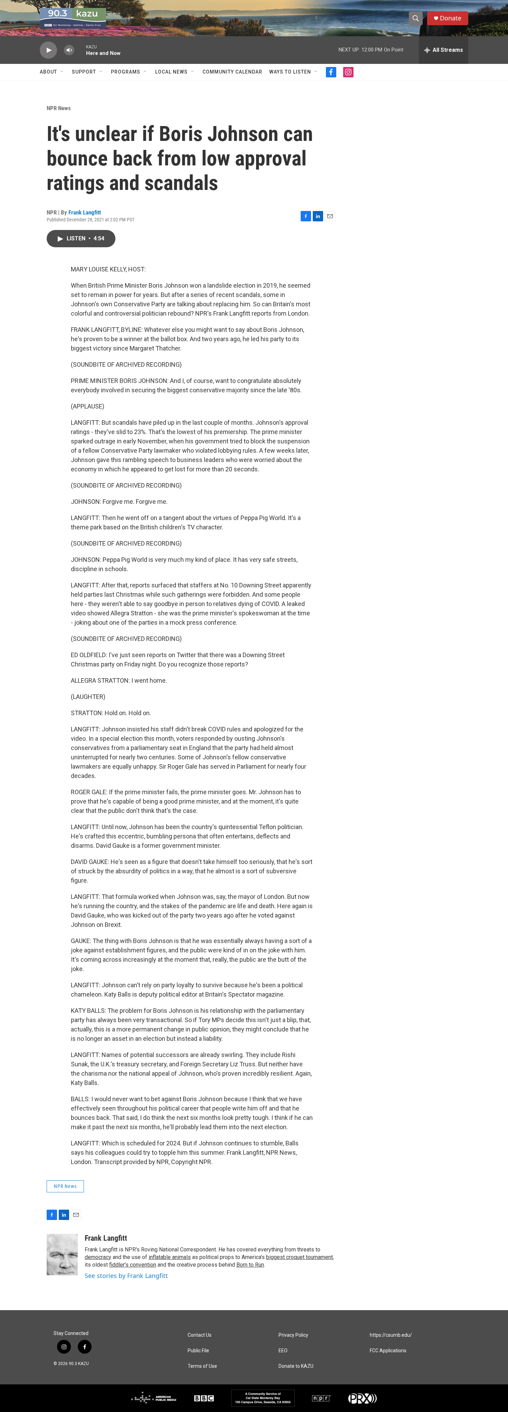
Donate (450, 18)
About (48, 72)
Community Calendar (232, 72)
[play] (48, 50)
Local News (171, 72)
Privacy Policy (293, 1335)
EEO (283, 1350)
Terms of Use (202, 1366)
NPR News (59, 108)
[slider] (80, 50)
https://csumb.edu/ (391, 1335)
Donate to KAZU (296, 1366)
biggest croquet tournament (299, 1257)
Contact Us (199, 1335)
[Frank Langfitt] (62, 1254)
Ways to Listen (290, 72)
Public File (198, 1350)
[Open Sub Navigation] (62, 72)
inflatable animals (170, 1257)
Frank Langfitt (84, 212)
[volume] (69, 50)
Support (84, 72)
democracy (98, 1257)
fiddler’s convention (132, 1264)
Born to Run (250, 1264)
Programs (125, 72)
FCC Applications (388, 1350)
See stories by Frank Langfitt (126, 1275)
